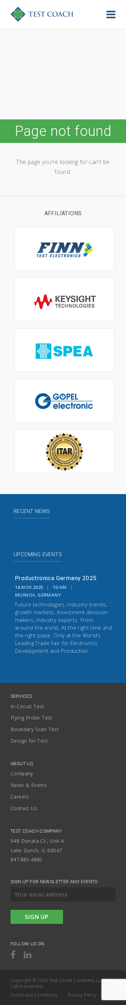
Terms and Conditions (33, 995)
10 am (60, 587)
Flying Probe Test (31, 718)
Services (21, 696)
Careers (19, 797)
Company (21, 774)
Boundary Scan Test (34, 730)
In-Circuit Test (27, 707)
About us (21, 763)
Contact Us (23, 809)
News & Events (28, 785)
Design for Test (29, 741)
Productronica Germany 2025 (56, 578)
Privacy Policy (82, 995)
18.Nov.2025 (29, 587)
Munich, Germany (38, 595)
